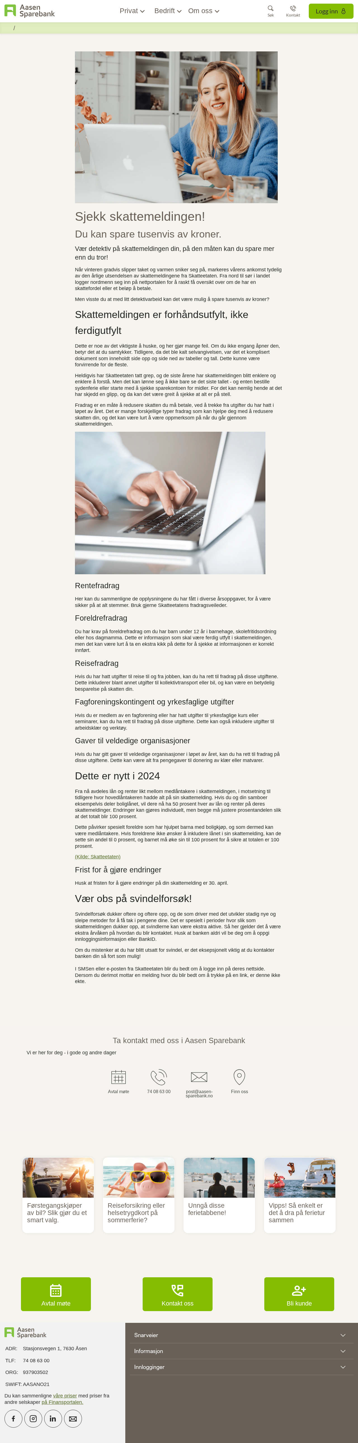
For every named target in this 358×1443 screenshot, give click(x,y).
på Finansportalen (62, 1402)
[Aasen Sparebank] (29, 11)
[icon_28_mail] (73, 1419)
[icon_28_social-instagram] (33, 1419)
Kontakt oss (178, 1294)
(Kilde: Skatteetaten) (98, 857)
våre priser (65, 1396)
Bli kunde (299, 1294)
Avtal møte (55, 1294)
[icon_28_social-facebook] (13, 1419)
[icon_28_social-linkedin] (53, 1419)
